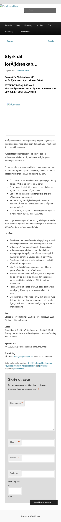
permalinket (18, 368)
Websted (14, 473)
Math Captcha (14, 481)
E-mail (15, 457)
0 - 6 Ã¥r (31, 362)
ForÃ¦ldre (40, 362)
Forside (8, 25)
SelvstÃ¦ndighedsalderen (25, 365)
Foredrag (28, 25)
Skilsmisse (25, 31)
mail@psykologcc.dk (23, 356)
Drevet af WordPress (30, 516)
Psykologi (9, 365)
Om (49, 25)
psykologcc (44, 365)
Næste (52, 41)
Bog (18, 25)
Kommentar (16, 403)
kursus (49, 362)
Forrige (9, 41)
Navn (15, 442)
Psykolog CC (10, 31)
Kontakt (40, 25)
